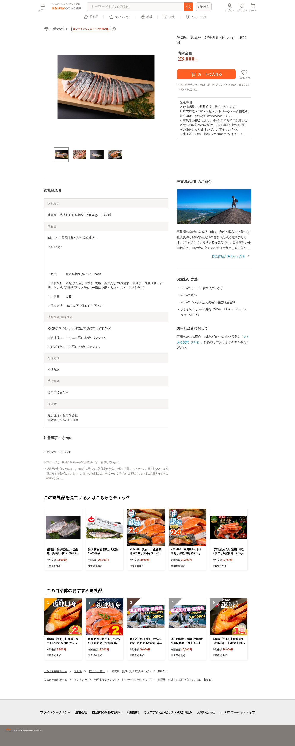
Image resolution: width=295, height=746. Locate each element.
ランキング (122, 16)
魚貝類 (78, 671)
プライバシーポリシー (55, 712)
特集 (172, 16)
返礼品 (93, 16)
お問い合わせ (206, 712)
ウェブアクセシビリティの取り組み (168, 712)
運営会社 (81, 712)
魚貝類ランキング (104, 679)
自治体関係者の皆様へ (107, 712)
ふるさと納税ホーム (55, 671)
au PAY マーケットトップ (237, 712)
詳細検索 (203, 6)
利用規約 (133, 712)
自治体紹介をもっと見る (228, 256)
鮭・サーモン (97, 671)
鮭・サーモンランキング (136, 679)
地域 (149, 16)
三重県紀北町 (59, 29)
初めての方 (198, 16)
